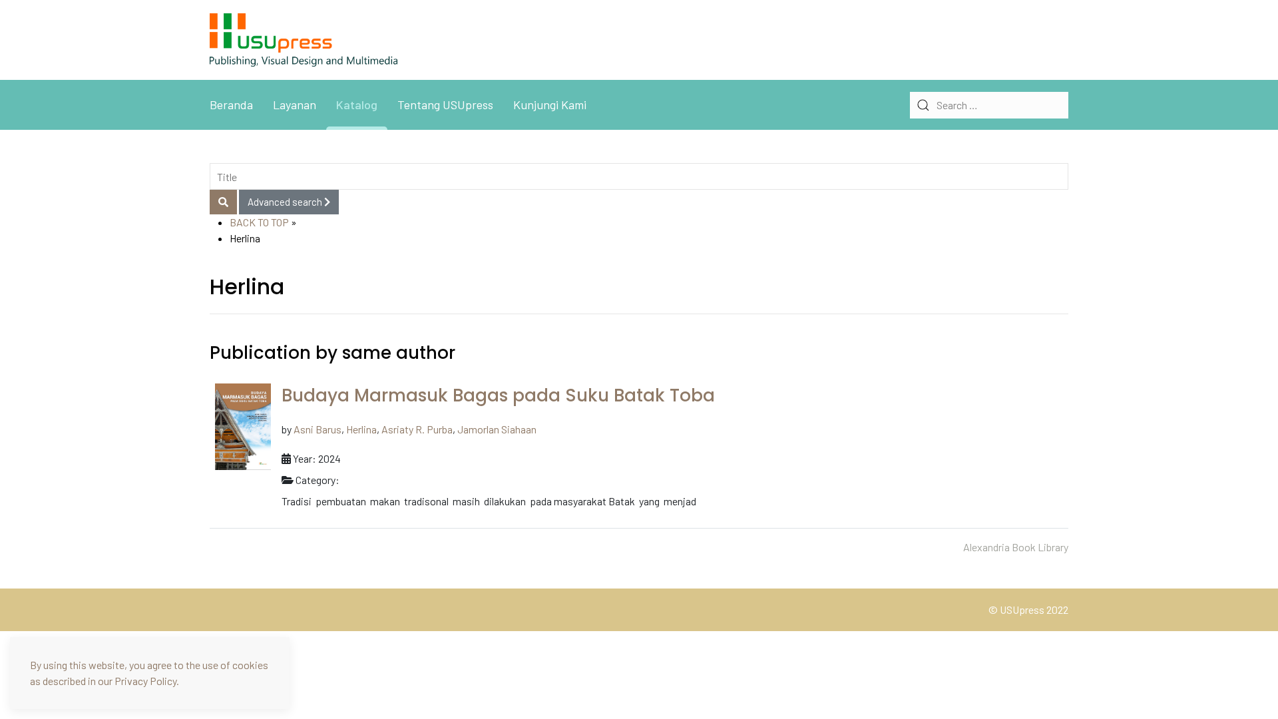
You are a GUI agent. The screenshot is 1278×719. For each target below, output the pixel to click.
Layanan (294, 104)
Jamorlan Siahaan (496, 429)
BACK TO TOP (259, 222)
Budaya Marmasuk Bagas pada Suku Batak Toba (498, 395)
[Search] (223, 202)
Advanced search (286, 202)
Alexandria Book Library (1015, 547)
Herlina (361, 429)
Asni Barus (317, 429)
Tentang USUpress (445, 104)
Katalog (356, 104)
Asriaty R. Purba (417, 429)
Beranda (231, 104)
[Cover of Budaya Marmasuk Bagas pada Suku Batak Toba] (243, 425)
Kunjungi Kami (549, 104)
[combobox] (989, 105)
